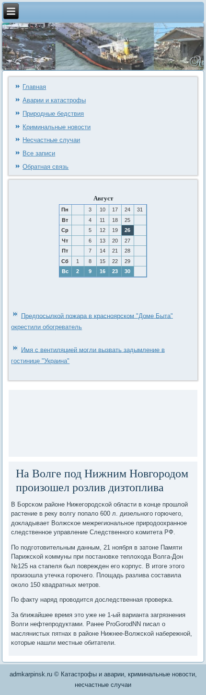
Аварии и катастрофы (54, 100)
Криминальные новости (57, 127)
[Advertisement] (49, 422)
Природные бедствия (53, 113)
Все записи (39, 153)
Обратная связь (46, 166)
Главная (34, 86)
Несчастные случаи (51, 139)
